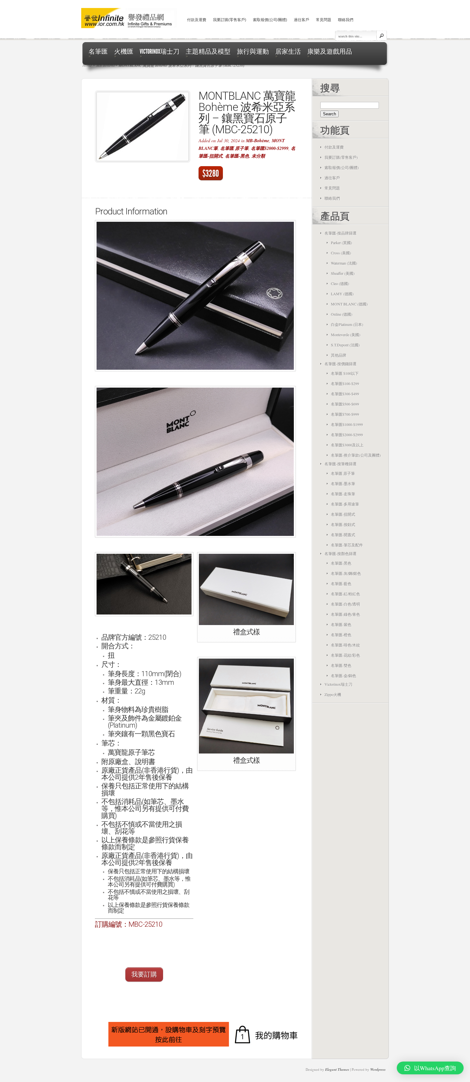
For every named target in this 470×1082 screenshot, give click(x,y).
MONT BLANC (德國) (349, 303)
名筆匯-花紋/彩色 (345, 655)
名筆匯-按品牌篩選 (340, 233)
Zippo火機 (333, 694)
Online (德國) (341, 314)
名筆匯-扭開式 (343, 514)
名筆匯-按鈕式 (343, 524)
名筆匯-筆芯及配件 (347, 544)
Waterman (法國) (344, 263)
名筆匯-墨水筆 (343, 483)
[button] (144, 938)
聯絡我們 (345, 20)
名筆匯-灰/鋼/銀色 (346, 573)
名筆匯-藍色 (341, 583)
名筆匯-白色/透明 (345, 604)
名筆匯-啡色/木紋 (345, 644)
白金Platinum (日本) (347, 324)
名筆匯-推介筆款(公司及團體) (356, 455)
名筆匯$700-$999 (345, 414)
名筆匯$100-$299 (345, 383)
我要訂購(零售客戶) (229, 20)
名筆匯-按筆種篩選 (340, 463)
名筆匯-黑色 (237, 156)
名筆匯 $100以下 (345, 373)
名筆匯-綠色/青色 (345, 614)
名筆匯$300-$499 (345, 393)
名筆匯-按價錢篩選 (340, 363)
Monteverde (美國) (345, 334)
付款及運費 (196, 20)
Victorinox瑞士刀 (338, 684)
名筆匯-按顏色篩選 (340, 553)
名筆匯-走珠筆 (343, 493)
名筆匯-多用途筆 (345, 503)
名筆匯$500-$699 (345, 403)
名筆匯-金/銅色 (343, 675)
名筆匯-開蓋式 (343, 534)
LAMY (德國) (342, 293)
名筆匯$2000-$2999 (269, 148)
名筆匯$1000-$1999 (347, 424)
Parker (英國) (341, 242)
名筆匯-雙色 (341, 665)
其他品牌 (338, 355)
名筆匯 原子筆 (234, 148)
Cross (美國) (341, 252)
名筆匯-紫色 (341, 624)
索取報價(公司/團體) (270, 20)
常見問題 (323, 20)
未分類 (258, 156)
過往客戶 (301, 20)
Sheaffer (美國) (343, 273)
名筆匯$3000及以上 (347, 444)
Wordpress (378, 1069)
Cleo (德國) (340, 283)
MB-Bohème (257, 140)
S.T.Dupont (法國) (345, 344)
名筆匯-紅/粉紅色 (345, 593)
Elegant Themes (337, 1069)
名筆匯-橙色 (341, 634)
